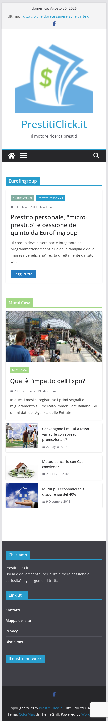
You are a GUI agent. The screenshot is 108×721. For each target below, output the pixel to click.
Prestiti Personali (50, 198)
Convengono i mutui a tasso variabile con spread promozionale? (65, 434)
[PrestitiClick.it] (12, 156)
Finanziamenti (22, 198)
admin (47, 207)
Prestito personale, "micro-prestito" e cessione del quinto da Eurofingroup (49, 225)
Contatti (13, 610)
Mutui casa (19, 370)
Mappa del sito (18, 620)
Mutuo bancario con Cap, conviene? (63, 464)
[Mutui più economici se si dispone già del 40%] (22, 495)
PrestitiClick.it (54, 124)
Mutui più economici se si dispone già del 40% (63, 492)
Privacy (12, 631)
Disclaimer (14, 641)
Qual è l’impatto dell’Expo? (47, 381)
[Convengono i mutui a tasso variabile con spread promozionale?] (22, 438)
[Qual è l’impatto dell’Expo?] (54, 336)
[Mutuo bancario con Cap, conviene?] (22, 467)
